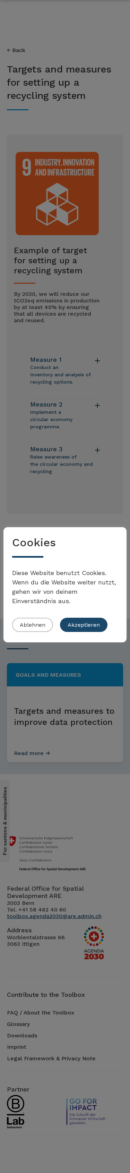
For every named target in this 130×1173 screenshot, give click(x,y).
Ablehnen (32, 625)
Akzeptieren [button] (84, 625)
